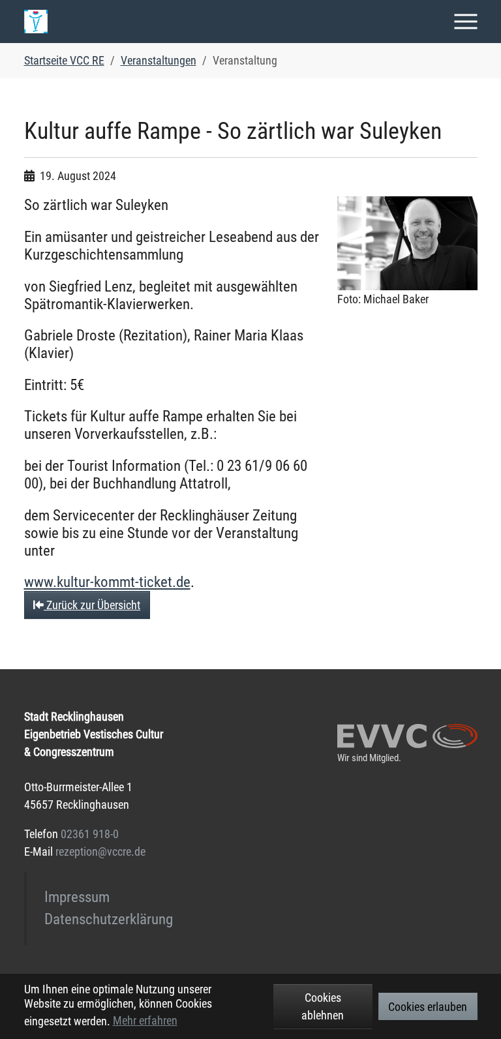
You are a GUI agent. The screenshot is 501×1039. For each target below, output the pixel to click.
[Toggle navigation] (466, 21)
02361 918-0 (90, 834)
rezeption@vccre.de (100, 851)
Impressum (77, 896)
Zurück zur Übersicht (92, 605)
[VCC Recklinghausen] (36, 21)
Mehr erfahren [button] (145, 1020)
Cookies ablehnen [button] (322, 1006)
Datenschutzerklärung (108, 919)
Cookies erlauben (427, 1007)
